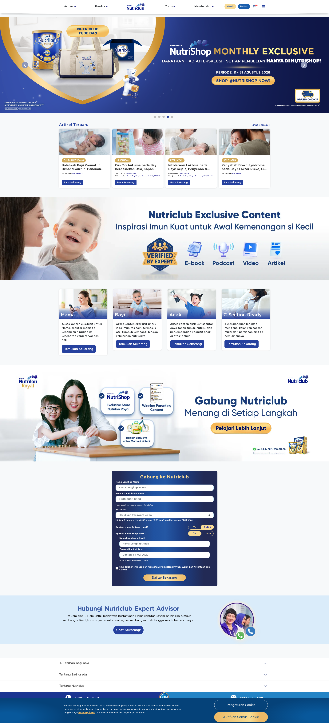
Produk (100, 6)
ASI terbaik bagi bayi (74, 663)
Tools (169, 6)
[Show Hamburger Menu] (263, 6)
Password (121, 509)
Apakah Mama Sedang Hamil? (132, 527)
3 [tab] (163, 117)
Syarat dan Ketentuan (194, 567)
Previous (25, 65)
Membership (202, 6)
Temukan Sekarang (78, 349)
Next (304, 65)
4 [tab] (168, 117)
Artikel (68, 6)
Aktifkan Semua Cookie (241, 717)
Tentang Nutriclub (72, 685)
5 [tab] (172, 117)
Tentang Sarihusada (73, 674)
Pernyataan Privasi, (171, 567)
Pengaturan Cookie (241, 705)
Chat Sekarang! (128, 630)
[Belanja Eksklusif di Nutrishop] (255, 6)
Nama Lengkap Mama (127, 482)
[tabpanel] (164, 65)
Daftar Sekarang (164, 577)
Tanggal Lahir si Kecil (131, 549)
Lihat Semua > (261, 125)
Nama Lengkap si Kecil (132, 538)
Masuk (230, 6)
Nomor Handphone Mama (130, 493)
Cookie (123, 570)
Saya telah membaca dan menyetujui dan (164, 568)
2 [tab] (159, 117)
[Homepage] (136, 6)
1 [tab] (155, 117)
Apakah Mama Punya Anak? (131, 533)
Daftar (244, 6)
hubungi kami (86, 712)
